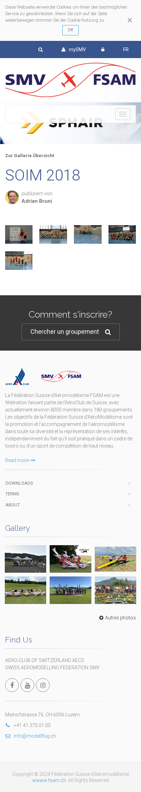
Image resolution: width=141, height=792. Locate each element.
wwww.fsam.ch (49, 780)
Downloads (19, 483)
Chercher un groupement (64, 331)
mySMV (77, 49)
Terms (12, 493)
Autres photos (120, 617)
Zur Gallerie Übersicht (29, 155)
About (12, 504)
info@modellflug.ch (35, 736)
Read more (17, 460)
